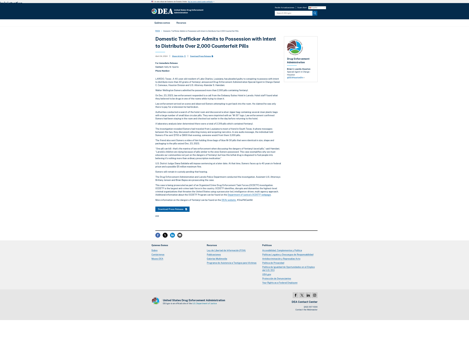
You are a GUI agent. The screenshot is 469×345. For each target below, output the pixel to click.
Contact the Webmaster (306, 310)
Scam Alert (302, 7)
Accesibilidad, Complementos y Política (282, 250)
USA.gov (266, 274)
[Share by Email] (179, 235)
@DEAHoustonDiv (295, 77)
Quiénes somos (162, 23)
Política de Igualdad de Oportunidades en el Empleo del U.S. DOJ (288, 268)
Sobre (154, 250)
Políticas (267, 245)
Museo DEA (157, 258)
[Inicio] (184, 11)
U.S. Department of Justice (204, 303)
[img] (314, 13)
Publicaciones (214, 254)
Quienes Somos (159, 245)
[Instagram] (315, 295)
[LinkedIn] (308, 295)
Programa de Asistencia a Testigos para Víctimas (231, 263)
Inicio (157, 31)
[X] (302, 295)
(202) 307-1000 (311, 307)
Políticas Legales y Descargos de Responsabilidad (287, 254)
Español (314, 7)
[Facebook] (295, 295)
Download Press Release (200, 56)
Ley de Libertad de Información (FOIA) (226, 250)
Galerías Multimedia (217, 258)
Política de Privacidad (273, 263)
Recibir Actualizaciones (284, 7)
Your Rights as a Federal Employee (280, 282)
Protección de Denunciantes (276, 278)
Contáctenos (157, 254)
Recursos (181, 23)
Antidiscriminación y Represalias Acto (281, 258)
